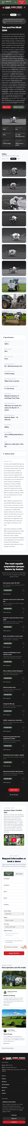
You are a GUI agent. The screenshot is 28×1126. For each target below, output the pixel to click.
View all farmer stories (8, 1048)
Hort (19, 15)
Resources (4, 1087)
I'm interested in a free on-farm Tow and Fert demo (13, 941)
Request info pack (18, 107)
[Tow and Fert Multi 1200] (14, 169)
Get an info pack (14, 795)
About (3, 1090)
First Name (7, 879)
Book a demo (6, 107)
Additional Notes (8, 930)
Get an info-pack (21, 2)
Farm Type (6, 924)
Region (5, 917)
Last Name (7, 885)
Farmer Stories (5, 1084)
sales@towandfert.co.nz (11, 1067)
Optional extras (9, 454)
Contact (4, 1093)
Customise (14, 1115)
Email (5, 891)
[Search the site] (15, 2)
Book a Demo (19, 874)
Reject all (14, 1118)
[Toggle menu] (24, 7)
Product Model (7, 911)
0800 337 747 (6, 2)
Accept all (14, 1122)
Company (6, 904)
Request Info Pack (9, 873)
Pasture (13, 15)
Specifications (9, 337)
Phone (6, 898)
